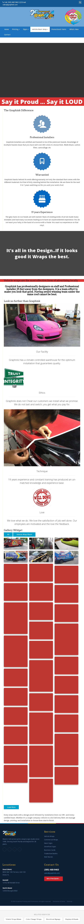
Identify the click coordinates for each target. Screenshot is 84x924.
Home (6, 29)
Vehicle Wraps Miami (13, 919)
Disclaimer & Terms (59, 901)
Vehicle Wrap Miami (24, 534)
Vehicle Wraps (49, 836)
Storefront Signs (50, 846)
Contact (7, 34)
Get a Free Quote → (53, 879)
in (9, 849)
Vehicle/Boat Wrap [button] (39, 29)
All (8, 534)
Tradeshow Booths (51, 853)
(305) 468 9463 (13, 2)
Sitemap (69, 901)
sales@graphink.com (10, 5)
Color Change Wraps (33, 919)
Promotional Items (58, 29)
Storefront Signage (53, 919)
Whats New (74, 29)
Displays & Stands (71, 919)
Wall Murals (48, 857)
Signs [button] (25, 29)
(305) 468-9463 (51, 869)
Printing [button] (15, 29)
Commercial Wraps (51, 840)
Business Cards (49, 850)
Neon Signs (48, 843)
